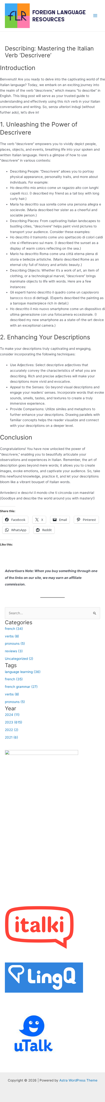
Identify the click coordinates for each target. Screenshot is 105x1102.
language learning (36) (23, 672)
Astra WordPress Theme (78, 1080)
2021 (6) (11, 737)
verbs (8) (12, 636)
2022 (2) (11, 730)
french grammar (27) (21, 687)
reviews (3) (14, 651)
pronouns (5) (15, 643)
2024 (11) (12, 715)
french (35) (14, 679)
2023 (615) (13, 722)
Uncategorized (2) (19, 659)
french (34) (14, 629)
